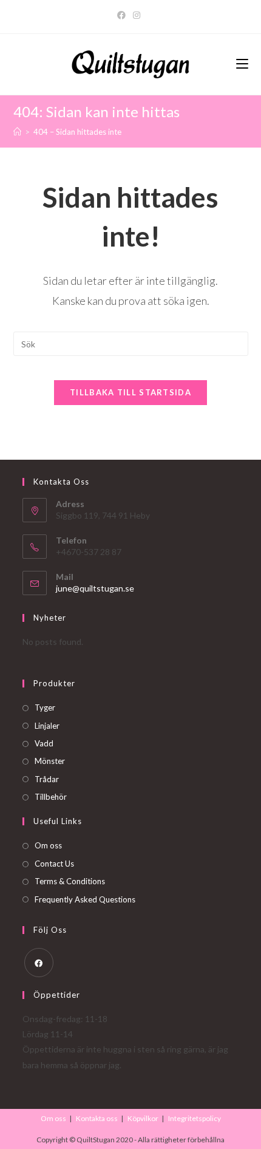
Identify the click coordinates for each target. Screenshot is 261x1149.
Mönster (50, 761)
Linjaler (47, 726)
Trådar (47, 779)
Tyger (45, 707)
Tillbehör (51, 797)
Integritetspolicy (194, 1118)
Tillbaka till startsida (130, 392)
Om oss (48, 845)
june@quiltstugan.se (95, 588)
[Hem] (17, 132)
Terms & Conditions (70, 881)
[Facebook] (123, 15)
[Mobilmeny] (242, 64)
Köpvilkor (142, 1118)
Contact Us (54, 863)
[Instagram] (136, 15)
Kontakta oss (97, 1118)
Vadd (44, 743)
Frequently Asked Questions (85, 899)
